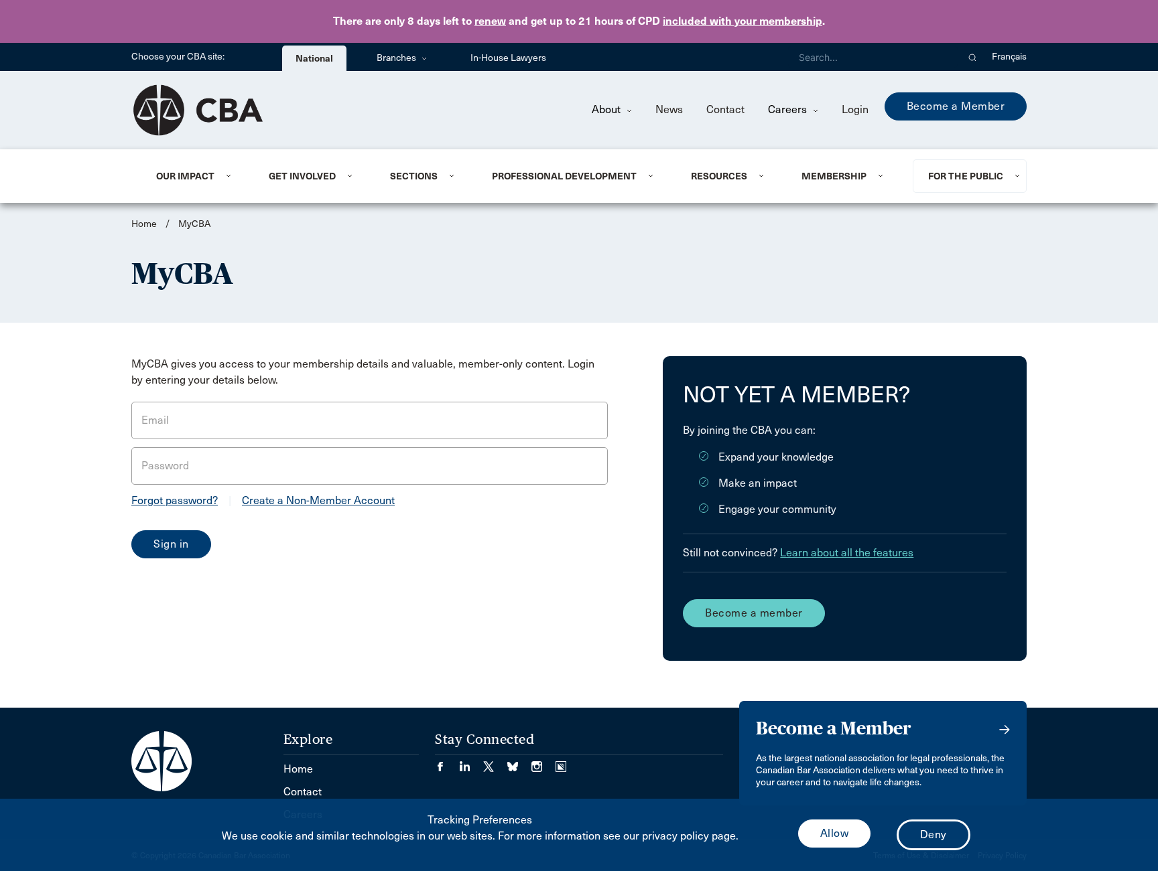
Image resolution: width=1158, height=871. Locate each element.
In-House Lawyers (508, 58)
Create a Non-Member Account (318, 500)
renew (490, 21)
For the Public (965, 176)
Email (155, 420)
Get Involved (302, 176)
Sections (414, 176)
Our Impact (185, 176)
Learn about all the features (846, 552)
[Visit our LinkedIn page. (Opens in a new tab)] (471, 762)
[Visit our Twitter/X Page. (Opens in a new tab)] (495, 762)
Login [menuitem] (855, 109)
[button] (972, 57)
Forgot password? (174, 500)
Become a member (754, 613)
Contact (725, 109)
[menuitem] (196, 176)
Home (144, 224)
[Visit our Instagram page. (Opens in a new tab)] (543, 762)
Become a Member (956, 106)
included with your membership (742, 21)
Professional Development (564, 176)
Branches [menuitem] (397, 58)
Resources (719, 176)
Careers (789, 109)
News (669, 109)
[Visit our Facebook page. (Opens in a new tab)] (447, 762)
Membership (833, 176)
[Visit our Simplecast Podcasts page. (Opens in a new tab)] (561, 762)
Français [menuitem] (1009, 56)
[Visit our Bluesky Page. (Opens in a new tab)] (519, 762)
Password (165, 465)
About (607, 109)
